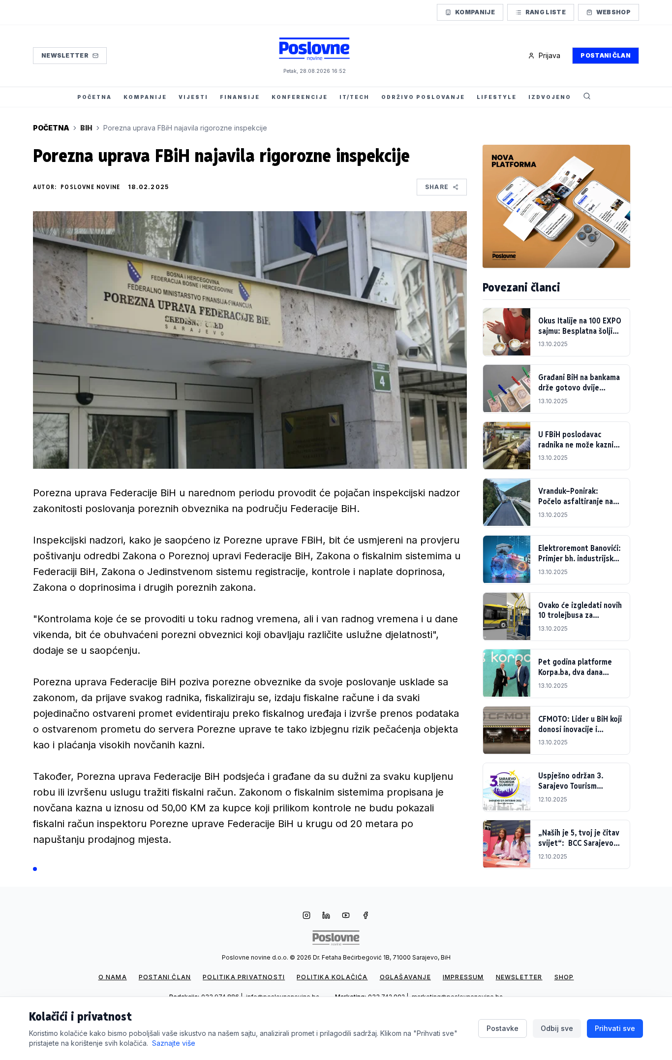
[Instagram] (306, 916)
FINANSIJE (240, 97)
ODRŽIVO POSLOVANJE (423, 97)
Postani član (605, 55)
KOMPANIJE (145, 97)
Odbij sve (557, 1028)
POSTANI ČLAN (165, 977)
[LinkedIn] (326, 916)
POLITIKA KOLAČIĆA (332, 977)
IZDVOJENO (549, 97)
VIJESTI (193, 97)
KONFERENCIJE (300, 97)
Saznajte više (173, 1043)
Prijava (549, 55)
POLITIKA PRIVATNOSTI (244, 977)
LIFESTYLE (497, 97)
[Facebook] (365, 916)
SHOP (564, 977)
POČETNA (94, 97)
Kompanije (475, 12)
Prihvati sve (615, 1028)
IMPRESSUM (463, 977)
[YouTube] (346, 916)
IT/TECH (354, 97)
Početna (51, 128)
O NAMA (112, 977)
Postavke (503, 1028)
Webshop (613, 12)
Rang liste (545, 12)
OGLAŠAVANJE (405, 977)
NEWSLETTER (519, 977)
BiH (86, 128)
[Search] (587, 97)
